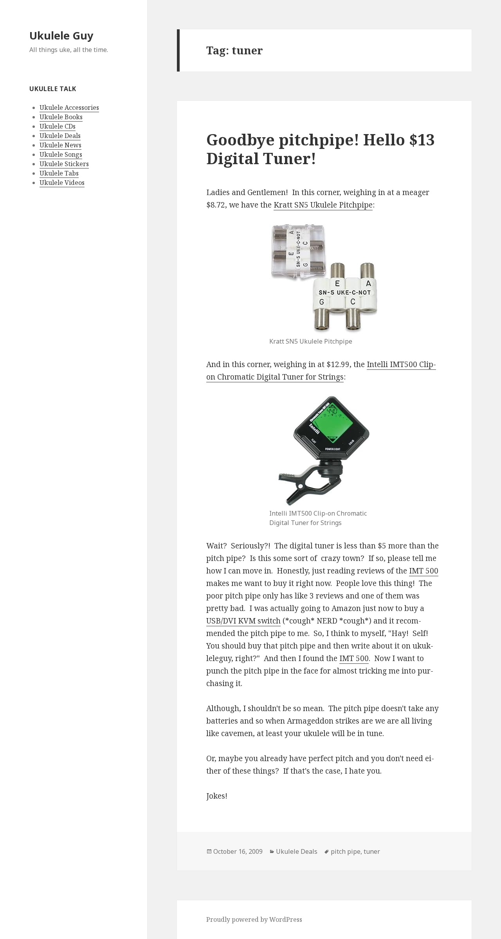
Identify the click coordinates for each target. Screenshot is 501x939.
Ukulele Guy (61, 35)
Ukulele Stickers (64, 163)
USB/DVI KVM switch (243, 621)
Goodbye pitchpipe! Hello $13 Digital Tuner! (320, 148)
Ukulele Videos (62, 182)
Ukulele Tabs (59, 173)
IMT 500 (423, 571)
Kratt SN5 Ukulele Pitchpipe (323, 205)
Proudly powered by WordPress (254, 919)
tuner (372, 851)
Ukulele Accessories (69, 107)
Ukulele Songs (61, 154)
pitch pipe (345, 851)
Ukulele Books (61, 117)
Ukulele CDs (58, 126)
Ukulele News (60, 145)
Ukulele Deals (60, 135)
